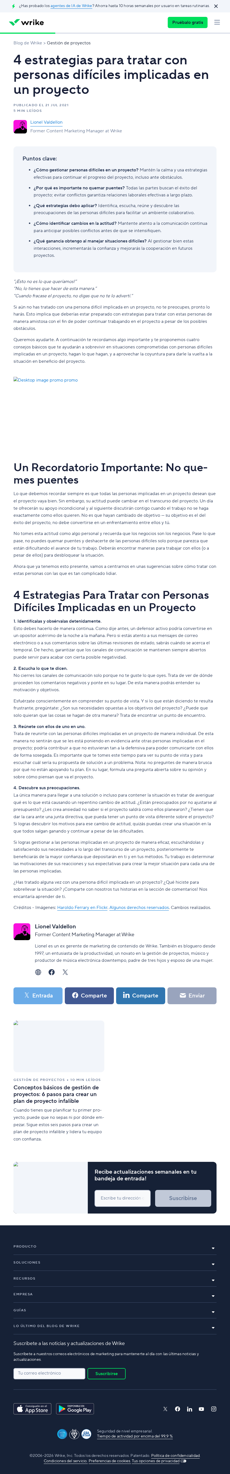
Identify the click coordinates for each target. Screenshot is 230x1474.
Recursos (24, 1278)
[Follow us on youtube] (201, 1409)
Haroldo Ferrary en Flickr (82, 907)
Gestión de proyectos (69, 43)
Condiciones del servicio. (66, 1461)
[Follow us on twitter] (165, 1409)
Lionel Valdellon (46, 122)
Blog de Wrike (27, 43)
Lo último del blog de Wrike (46, 1326)
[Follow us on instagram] (214, 1409)
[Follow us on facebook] (177, 1409)
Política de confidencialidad (175, 1455)
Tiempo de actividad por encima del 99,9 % (135, 1436)
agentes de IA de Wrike (71, 5)
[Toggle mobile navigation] (217, 22)
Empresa (23, 1294)
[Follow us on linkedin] (189, 1409)
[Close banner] (216, 6)
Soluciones (26, 1262)
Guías (19, 1310)
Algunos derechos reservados (139, 907)
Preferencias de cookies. (110, 1461)
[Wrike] (26, 22)
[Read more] (58, 1082)
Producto (24, 1246)
